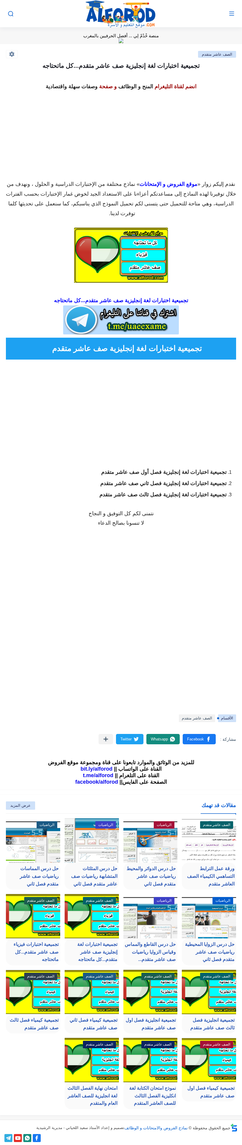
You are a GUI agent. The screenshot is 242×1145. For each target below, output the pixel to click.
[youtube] (18, 1138)
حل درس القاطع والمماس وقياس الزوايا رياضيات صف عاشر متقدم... (150, 952)
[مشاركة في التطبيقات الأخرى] (106, 739)
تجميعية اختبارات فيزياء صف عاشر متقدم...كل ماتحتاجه (36, 952)
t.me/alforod (98, 775)
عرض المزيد (20, 805)
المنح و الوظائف (135, 86)
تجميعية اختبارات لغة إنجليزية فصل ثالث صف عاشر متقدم (163, 494)
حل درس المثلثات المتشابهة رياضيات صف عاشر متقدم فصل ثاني (94, 876)
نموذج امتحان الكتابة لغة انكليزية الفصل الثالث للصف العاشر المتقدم (152, 1096)
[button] (199, 739)
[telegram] (8, 1138)
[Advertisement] (121, 133)
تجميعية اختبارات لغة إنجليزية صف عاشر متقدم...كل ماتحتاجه (97, 952)
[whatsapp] (27, 1138)
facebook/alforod (96, 782)
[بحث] (10, 13)
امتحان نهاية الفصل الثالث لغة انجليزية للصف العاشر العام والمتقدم (92, 1096)
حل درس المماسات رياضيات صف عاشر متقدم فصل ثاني (39, 876)
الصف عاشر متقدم (217, 54)
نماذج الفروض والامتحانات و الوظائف (156, 1127)
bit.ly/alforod (96, 769)
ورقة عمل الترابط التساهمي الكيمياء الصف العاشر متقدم (211, 876)
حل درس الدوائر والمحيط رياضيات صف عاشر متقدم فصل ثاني (151, 876)
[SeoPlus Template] (234, 1128)
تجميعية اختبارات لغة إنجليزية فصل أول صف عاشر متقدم (164, 472)
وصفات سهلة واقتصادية (72, 86)
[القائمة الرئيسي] (231, 13)
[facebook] (37, 1138)
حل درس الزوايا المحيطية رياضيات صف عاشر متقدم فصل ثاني (210, 952)
